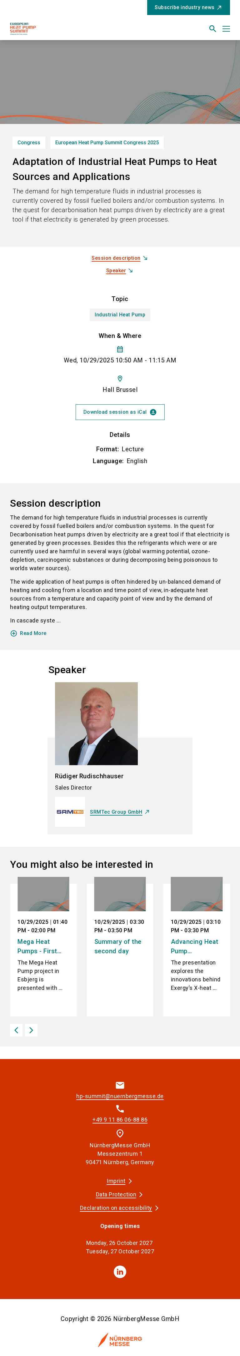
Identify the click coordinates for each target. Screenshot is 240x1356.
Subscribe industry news (185, 7)
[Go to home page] (62, 31)
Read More (28, 633)
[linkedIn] (120, 1272)
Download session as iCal (120, 412)
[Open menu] (226, 29)
